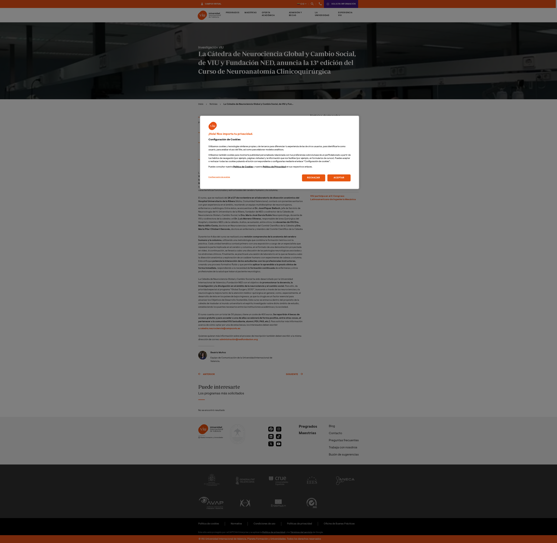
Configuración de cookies (219, 177)
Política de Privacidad (274, 167)
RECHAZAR (313, 178)
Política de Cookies (243, 167)
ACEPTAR (339, 178)
